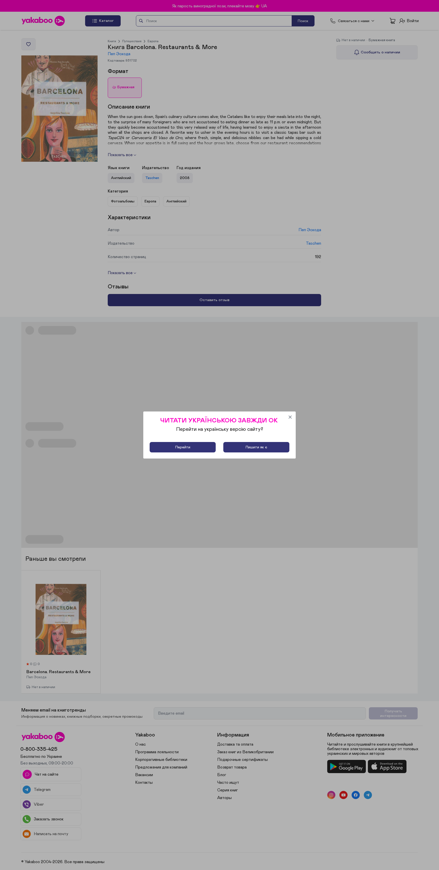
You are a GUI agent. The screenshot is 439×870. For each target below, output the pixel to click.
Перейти (182, 447)
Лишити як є (256, 447)
